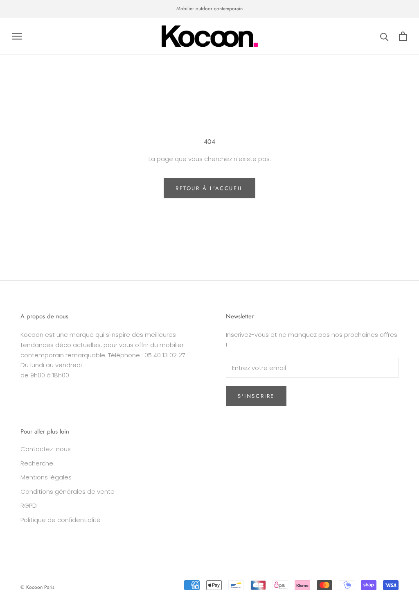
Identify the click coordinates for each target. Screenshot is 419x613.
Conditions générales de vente (67, 491)
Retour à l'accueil (209, 188)
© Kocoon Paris (37, 587)
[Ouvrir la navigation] (17, 36)
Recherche (36, 463)
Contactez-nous (45, 449)
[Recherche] (384, 36)
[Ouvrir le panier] (403, 36)
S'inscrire (256, 396)
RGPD (28, 505)
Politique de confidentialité (60, 519)
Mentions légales (46, 477)
